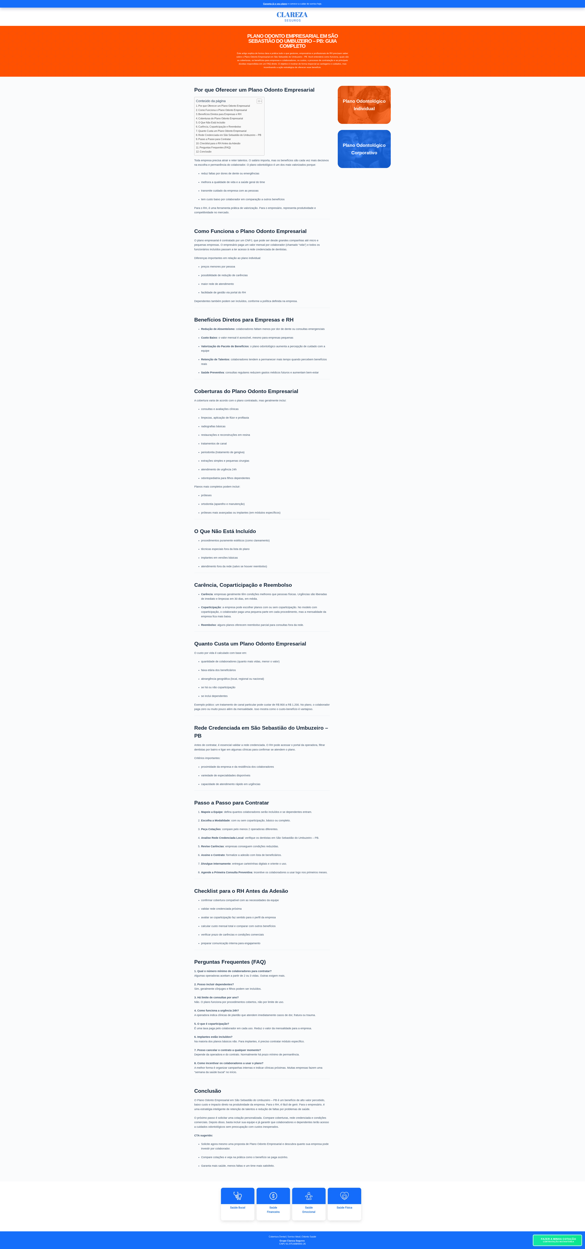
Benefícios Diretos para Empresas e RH (219, 114)
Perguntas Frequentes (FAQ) (215, 147)
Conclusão (205, 151)
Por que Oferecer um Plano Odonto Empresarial (224, 105)
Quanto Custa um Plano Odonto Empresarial (222, 130)
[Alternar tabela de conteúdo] (257, 101)
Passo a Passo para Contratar (214, 139)
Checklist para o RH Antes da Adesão (220, 143)
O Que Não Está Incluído (211, 122)
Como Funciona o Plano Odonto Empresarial (222, 110)
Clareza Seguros (296, 1240)
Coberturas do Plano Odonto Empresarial (220, 118)
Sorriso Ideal (293, 1236)
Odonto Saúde (309, 1236)
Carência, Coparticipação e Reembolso (219, 126)
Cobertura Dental (277, 1236)
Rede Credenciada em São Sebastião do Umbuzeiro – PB (229, 135)
